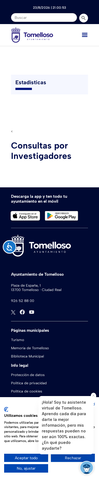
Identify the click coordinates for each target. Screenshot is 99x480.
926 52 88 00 (22, 301)
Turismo (17, 340)
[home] (32, 35)
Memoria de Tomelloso (30, 348)
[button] (84, 35)
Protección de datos (28, 375)
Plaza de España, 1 (26, 285)
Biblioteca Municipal (27, 356)
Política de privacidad (29, 383)
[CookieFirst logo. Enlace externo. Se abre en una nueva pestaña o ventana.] (6, 409)
